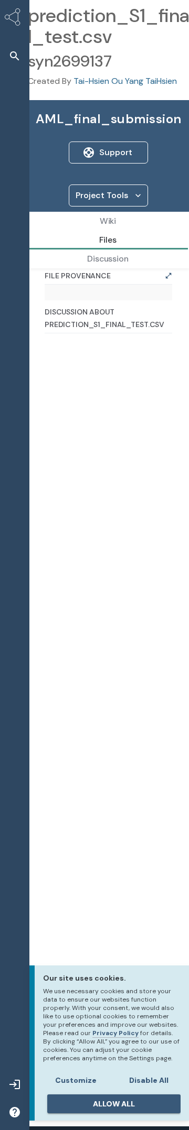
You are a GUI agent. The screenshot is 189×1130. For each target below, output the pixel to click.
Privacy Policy (115, 1033)
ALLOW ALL (114, 1104)
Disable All (149, 1080)
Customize (76, 1080)
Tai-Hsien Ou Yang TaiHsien (125, 80)
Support (115, 152)
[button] (14, 56)
